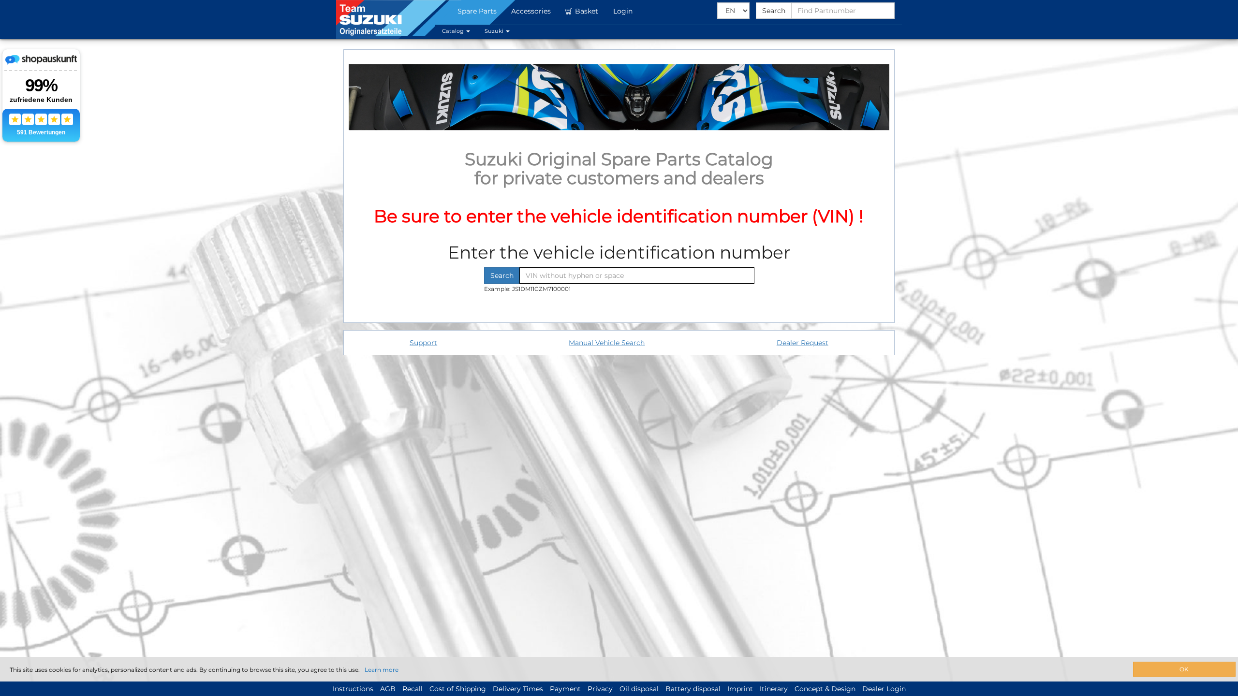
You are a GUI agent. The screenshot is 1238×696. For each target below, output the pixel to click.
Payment (565, 688)
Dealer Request (802, 342)
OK (1184, 669)
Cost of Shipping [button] (457, 688)
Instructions (353, 688)
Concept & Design (825, 688)
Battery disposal (693, 688)
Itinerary (774, 688)
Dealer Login (884, 688)
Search (773, 10)
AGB (388, 688)
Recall (412, 688)
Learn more (381, 669)
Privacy (600, 688)
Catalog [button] (453, 31)
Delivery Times (518, 688)
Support (423, 342)
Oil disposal (639, 688)
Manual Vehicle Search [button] (607, 342)
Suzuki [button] (495, 31)
